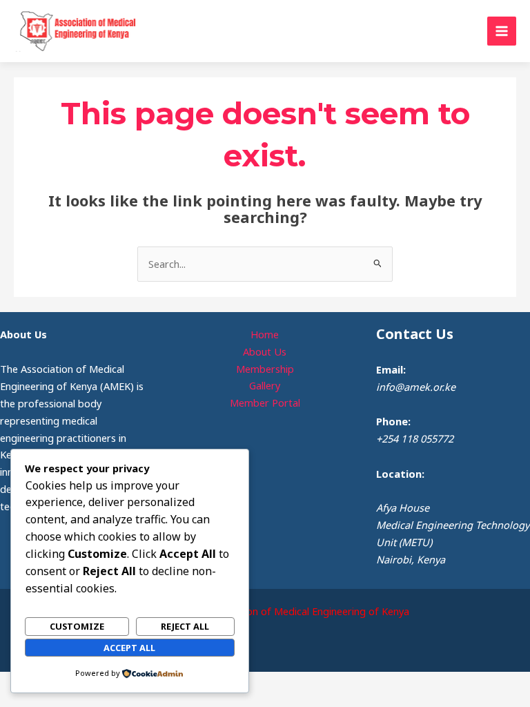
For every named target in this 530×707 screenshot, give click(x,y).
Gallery (264, 385)
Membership (265, 369)
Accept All (129, 647)
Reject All (185, 626)
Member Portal (265, 402)
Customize (77, 626)
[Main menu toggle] (501, 31)
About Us (264, 351)
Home (265, 334)
